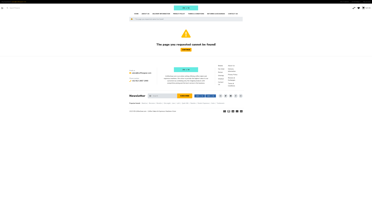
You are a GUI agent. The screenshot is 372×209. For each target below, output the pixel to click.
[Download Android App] (199, 95)
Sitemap (221, 76)
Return (220, 72)
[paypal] (237, 111)
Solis (213, 103)
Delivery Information (232, 70)
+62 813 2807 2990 (140, 81)
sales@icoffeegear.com (19, 2)
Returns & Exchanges (231, 79)
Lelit (178, 103)
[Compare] (354, 8)
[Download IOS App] (210, 95)
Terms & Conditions (231, 84)
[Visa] (233, 111)
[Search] (7, 8)
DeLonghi (167, 103)
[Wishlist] (358, 8)
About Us (231, 66)
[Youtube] (231, 96)
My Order (221, 69)
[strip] (241, 111)
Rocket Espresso (203, 103)
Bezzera (152, 103)
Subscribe (184, 96)
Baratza (144, 103)
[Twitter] (226, 96)
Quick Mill (185, 103)
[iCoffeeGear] (186, 8)
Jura (173, 103)
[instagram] (241, 96)
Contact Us (220, 83)
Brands (220, 66)
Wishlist (221, 79)
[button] (356, 2)
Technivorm (220, 103)
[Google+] (221, 96)
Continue (186, 50)
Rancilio (193, 103)
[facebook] (236, 96)
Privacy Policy (232, 75)
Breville (159, 103)
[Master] (229, 111)
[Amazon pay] (224, 111)
